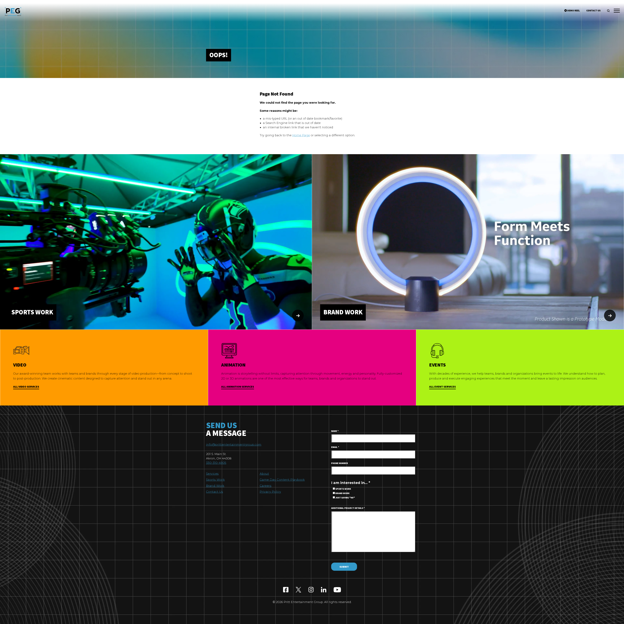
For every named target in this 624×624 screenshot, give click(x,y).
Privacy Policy (270, 492)
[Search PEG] (608, 10)
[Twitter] (298, 590)
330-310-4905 (216, 463)
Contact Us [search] (593, 10)
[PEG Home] (13, 11)
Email (335, 447)
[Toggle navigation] (617, 11)
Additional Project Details (348, 508)
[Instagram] (311, 590)
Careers (266, 486)
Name (335, 431)
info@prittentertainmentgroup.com (233, 444)
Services (212, 474)
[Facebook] (285, 590)
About (264, 474)
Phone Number (339, 463)
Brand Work (215, 486)
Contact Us (214, 492)
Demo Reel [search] (573, 10)
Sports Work (215, 480)
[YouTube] (337, 590)
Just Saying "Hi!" (345, 497)
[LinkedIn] (323, 590)
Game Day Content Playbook (282, 480)
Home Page (301, 135)
